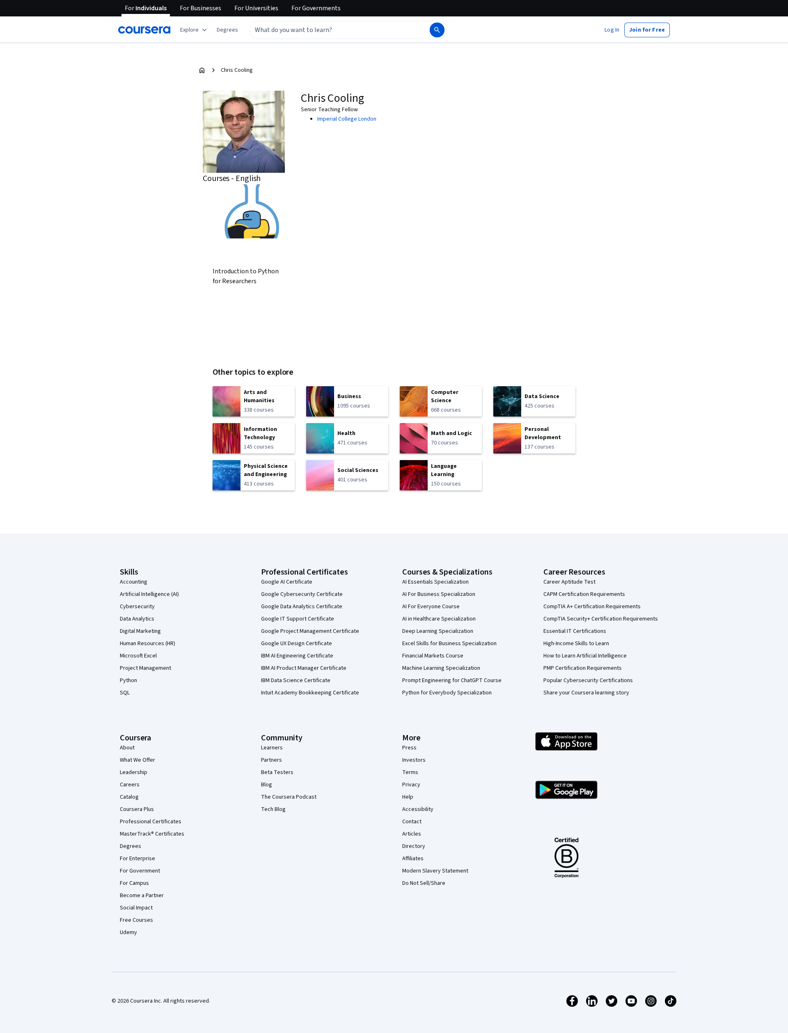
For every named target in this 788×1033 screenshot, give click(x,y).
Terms (410, 772)
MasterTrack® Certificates (152, 834)
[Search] (437, 30)
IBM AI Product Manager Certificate (303, 668)
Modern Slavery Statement (435, 871)
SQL (125, 693)
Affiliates (413, 858)
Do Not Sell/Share (423, 883)
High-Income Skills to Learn (576, 643)
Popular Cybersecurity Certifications (588, 680)
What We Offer (137, 760)
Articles (411, 834)
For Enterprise (137, 858)
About (127, 748)
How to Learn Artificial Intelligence (585, 656)
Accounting (133, 582)
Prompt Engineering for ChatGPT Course (452, 680)
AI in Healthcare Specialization (439, 619)
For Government (140, 871)
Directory (413, 846)
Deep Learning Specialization (437, 631)
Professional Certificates (150, 822)
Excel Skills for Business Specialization (449, 643)
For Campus (134, 883)
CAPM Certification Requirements (584, 594)
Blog (266, 785)
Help (407, 797)
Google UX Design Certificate (296, 643)
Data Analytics (137, 619)
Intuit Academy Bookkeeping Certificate (310, 693)
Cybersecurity (137, 606)
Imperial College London (346, 119)
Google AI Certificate (286, 582)
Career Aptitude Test (569, 582)
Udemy (128, 932)
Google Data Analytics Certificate (301, 606)
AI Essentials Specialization (435, 582)
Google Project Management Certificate (310, 631)
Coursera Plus (137, 809)
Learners (272, 748)
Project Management (145, 668)
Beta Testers (277, 772)
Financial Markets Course (432, 656)
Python (128, 680)
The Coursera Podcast (288, 797)
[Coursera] (144, 30)
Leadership (133, 772)
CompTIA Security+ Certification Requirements (600, 619)
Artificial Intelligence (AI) (149, 594)
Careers (130, 785)
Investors (414, 760)
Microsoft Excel (138, 656)
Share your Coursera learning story (586, 693)
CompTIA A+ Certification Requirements (592, 606)
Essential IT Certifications (574, 631)
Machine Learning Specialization (441, 668)
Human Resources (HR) (147, 643)
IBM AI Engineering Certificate (297, 656)
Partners (271, 760)
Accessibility (417, 809)
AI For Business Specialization (438, 594)
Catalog (129, 797)
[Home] (202, 70)
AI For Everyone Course (431, 606)
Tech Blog (273, 809)
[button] (227, 30)
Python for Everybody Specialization (447, 693)
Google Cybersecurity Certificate (302, 594)
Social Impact (136, 908)
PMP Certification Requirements (582, 668)
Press (409, 748)
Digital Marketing (140, 631)
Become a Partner (142, 895)
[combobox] (331, 30)
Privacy (411, 785)
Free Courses (136, 920)
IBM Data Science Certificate (295, 680)
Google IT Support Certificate (297, 619)
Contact (411, 822)
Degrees (130, 846)
